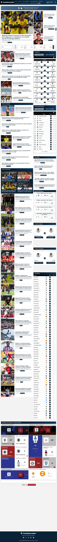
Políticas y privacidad (35, 540)
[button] (17, 1)
